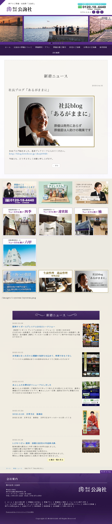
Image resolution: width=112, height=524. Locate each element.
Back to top (106, 472)
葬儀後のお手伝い (34, 502)
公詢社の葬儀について (23, 47)
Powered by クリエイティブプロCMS (20, 512)
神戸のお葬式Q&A (12, 506)
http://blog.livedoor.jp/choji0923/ (28, 154)
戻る (56, 166)
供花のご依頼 (74, 47)
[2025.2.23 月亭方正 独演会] (91, 423)
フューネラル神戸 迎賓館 (14, 504)
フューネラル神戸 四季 (77, 502)
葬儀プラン (48, 502)
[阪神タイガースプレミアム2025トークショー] (91, 335)
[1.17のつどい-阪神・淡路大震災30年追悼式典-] (91, 446)
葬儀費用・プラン (42, 47)
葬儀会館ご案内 (59, 47)
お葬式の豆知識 (90, 47)
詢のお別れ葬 (20, 502)
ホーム (7, 47)
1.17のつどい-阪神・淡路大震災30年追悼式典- (34, 443)
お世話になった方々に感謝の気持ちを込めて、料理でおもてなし (42, 356)
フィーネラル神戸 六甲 (52, 504)
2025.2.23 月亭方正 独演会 (27, 414)
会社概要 (56, 53)
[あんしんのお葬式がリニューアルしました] (91, 393)
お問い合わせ (67, 506)
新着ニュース (17, 468)
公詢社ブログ (27, 506)
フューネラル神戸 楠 (33, 504)
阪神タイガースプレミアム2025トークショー (33, 327)
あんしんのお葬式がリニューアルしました (31, 385)
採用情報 (103, 47)
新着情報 (47, 506)
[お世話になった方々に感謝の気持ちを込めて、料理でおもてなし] (91, 364)
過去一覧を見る (57, 460)
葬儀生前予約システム (72, 504)
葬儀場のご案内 (60, 502)
